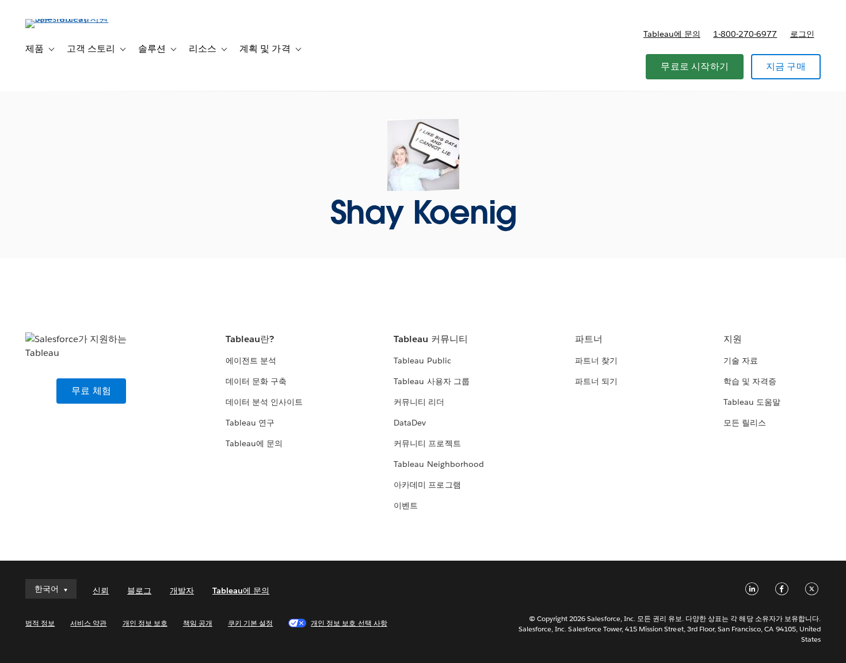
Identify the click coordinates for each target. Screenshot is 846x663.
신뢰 (101, 590)
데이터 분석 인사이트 (264, 402)
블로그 (139, 590)
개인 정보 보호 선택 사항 (349, 623)
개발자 (182, 590)
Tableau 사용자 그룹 (431, 381)
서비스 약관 (88, 623)
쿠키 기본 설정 (250, 623)
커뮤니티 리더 (419, 402)
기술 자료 (740, 360)
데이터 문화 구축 (256, 381)
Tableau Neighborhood (438, 464)
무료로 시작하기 (695, 66)
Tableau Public (422, 360)
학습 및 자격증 (749, 381)
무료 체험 (91, 391)
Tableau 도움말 (751, 402)
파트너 (589, 339)
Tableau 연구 (250, 422)
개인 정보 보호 (145, 623)
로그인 (802, 34)
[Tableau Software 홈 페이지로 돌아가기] (68, 19)
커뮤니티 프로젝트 (427, 443)
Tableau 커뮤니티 (430, 339)
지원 (732, 339)
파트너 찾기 (596, 360)
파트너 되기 (596, 381)
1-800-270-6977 (745, 34)
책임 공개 (197, 623)
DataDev (410, 422)
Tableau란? (250, 339)
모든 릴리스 (744, 422)
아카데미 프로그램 (427, 485)
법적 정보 (40, 623)
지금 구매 (786, 66)
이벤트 (406, 505)
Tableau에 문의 (671, 34)
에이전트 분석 (251, 360)
